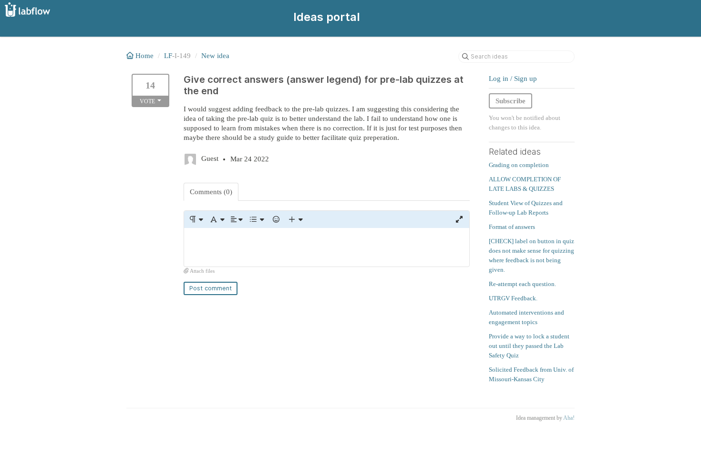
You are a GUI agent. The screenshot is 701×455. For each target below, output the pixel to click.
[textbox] (326, 247)
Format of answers (512, 226)
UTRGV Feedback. (513, 298)
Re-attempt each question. (522, 283)
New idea (215, 55)
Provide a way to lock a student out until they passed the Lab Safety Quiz (529, 346)
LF (168, 55)
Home (144, 55)
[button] (196, 219)
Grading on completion (519, 164)
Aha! (569, 418)
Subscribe (510, 101)
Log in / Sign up (513, 78)
